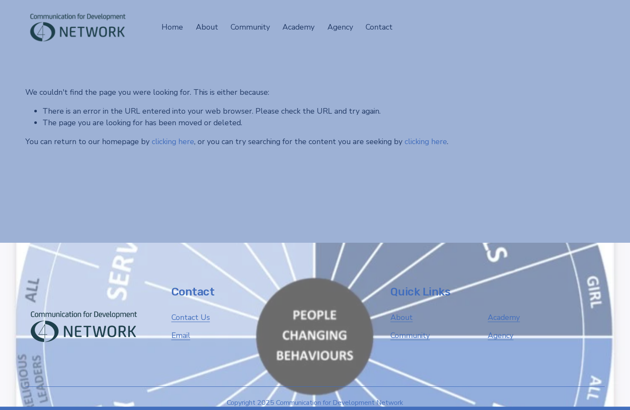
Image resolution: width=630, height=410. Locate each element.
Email (180, 335)
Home (172, 27)
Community (410, 335)
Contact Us (190, 317)
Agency (500, 335)
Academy (504, 317)
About (401, 317)
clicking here (173, 141)
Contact (379, 27)
